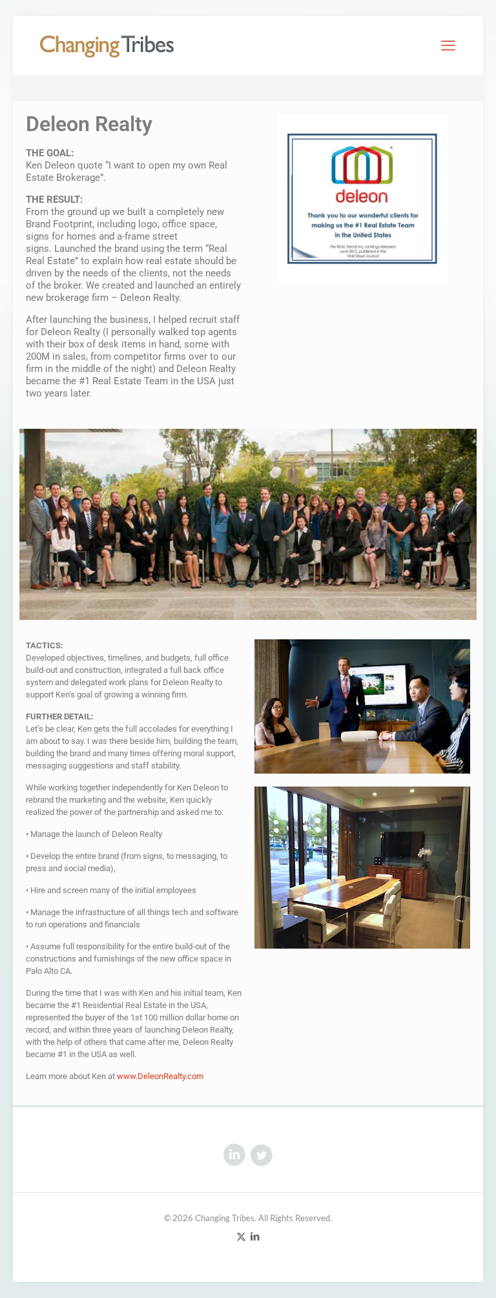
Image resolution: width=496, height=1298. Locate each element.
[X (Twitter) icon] (241, 1236)
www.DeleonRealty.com (160, 1076)
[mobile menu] (448, 45)
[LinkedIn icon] (255, 1236)
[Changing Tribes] (107, 45)
